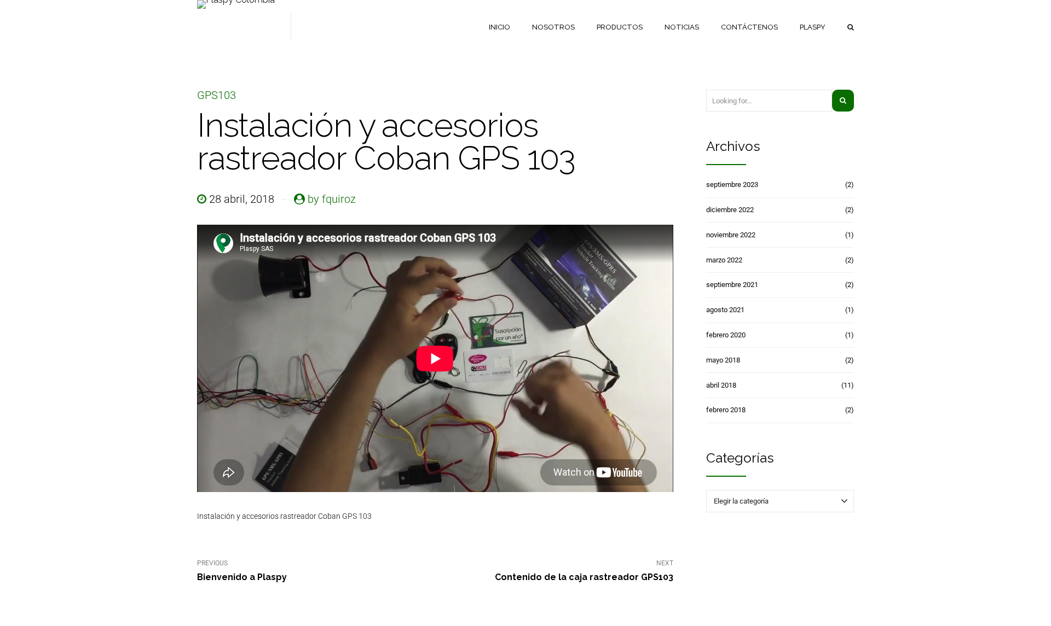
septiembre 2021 (732, 284)
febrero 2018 (726, 410)
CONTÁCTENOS (749, 27)
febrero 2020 (726, 335)
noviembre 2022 (730, 235)
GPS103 (216, 95)
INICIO (499, 27)
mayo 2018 (723, 360)
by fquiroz (332, 199)
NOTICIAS (682, 27)
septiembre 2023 (732, 184)
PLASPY (812, 27)
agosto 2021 (725, 310)
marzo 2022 (724, 260)
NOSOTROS (553, 27)
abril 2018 (721, 385)
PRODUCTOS (620, 27)
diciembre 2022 (730, 210)
